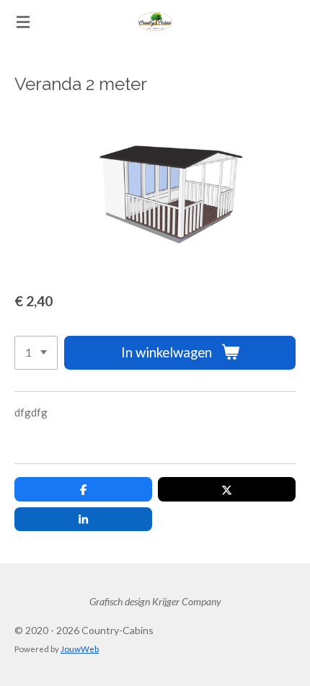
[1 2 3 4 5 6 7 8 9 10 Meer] (36, 353)
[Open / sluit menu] (23, 21)
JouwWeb (80, 648)
